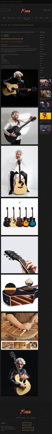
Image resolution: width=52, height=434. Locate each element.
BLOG (28, 417)
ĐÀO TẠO (18, 417)
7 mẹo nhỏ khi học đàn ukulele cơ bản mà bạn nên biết (45, 121)
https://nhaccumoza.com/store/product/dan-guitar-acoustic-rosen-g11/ (15, 46)
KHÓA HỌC (23, 417)
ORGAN (9, 17)
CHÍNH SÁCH (33, 417)
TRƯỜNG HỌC (26, 19)
